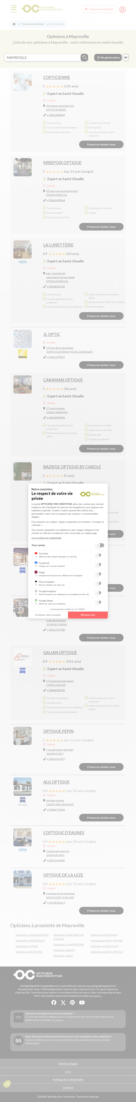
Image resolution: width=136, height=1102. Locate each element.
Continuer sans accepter (48, 615)
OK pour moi (88, 615)
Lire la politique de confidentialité (46, 538)
